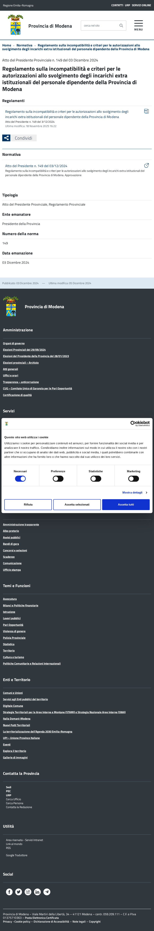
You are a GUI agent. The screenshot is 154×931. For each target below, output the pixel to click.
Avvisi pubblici (11, 537)
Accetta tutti (126, 504)
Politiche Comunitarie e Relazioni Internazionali (32, 663)
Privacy (7, 921)
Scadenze (9, 557)
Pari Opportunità (13, 625)
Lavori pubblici (12, 618)
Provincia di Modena (50, 25)
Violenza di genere (14, 631)
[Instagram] (28, 892)
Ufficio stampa (12, 570)
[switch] (58, 479)
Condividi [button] (23, 138)
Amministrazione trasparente (21, 524)
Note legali (79, 921)
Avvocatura (10, 599)
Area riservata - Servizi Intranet (24, 840)
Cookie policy (22, 921)
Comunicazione (12, 563)
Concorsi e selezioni (15, 550)
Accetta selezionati (77, 504)
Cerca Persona (14, 803)
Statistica (8, 644)
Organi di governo (14, 343)
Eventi (7, 744)
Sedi (8, 787)
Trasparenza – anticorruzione (21, 382)
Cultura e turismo (13, 657)
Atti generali (10, 369)
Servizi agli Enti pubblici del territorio (25, 699)
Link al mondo (14, 843)
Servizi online (141, 5)
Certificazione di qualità (17, 395)
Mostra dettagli (132, 492)
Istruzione (9, 612)
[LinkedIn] (37, 892)
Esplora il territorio (14, 751)
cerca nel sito (92, 25)
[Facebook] (9, 892)
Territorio (9, 650)
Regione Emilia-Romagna (18, 5)
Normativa (24, 45)
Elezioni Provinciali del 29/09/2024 (24, 349)
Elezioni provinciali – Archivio (21, 362)
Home (6, 45)
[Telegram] (46, 892)
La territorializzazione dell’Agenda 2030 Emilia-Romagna (37, 731)
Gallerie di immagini (15, 757)
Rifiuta (28, 504)
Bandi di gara (11, 544)
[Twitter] (18, 892)
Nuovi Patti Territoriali (16, 725)
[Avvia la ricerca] (121, 25)
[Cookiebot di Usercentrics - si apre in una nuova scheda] (133, 423)
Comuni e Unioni (13, 693)
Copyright (94, 921)
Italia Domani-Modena (16, 718)
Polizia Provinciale (14, 638)
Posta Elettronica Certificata (42, 918)
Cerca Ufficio (13, 799)
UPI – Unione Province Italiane (21, 738)
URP (127, 5)
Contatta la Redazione (19, 807)
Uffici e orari (10, 375)
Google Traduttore (16, 855)
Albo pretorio (11, 531)
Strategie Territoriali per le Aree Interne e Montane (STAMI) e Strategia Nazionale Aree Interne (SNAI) (64, 712)
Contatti (117, 5)
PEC (8, 791)
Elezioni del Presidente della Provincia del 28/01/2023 (36, 356)
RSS (8, 847)
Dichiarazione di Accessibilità (51, 921)
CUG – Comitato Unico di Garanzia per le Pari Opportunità (37, 388)
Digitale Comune (13, 706)
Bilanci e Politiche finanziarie (20, 605)
